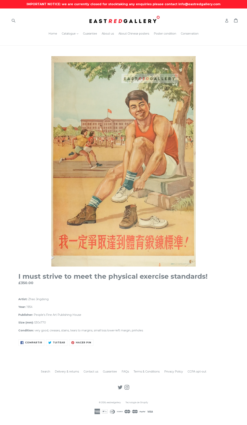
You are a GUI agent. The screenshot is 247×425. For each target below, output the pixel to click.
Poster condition (165, 33)
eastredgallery (114, 402)
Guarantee (90, 33)
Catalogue (71, 33)
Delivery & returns (67, 371)
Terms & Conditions (147, 371)
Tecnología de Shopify (136, 402)
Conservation (190, 33)
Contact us (91, 371)
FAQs (125, 371)
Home (52, 33)
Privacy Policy (173, 371)
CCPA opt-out (197, 371)
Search (45, 371)
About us (108, 33)
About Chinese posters (133, 33)
